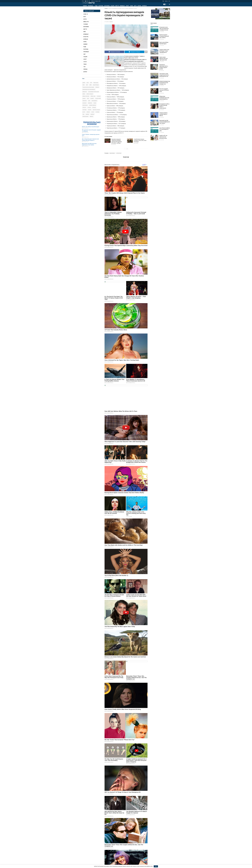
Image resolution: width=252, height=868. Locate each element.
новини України (92, 105)
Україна (166, 1)
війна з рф (93, 96)
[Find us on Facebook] (82, 1)
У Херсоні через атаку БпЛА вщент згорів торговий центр (164, 51)
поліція (89, 109)
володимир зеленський (93, 91)
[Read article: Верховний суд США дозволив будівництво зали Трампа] (154, 122)
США (90, 84)
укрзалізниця (85, 116)
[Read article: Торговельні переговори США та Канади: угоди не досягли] (154, 67)
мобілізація (85, 105)
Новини (85, 5)
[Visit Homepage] (90, 2)
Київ (163, 1)
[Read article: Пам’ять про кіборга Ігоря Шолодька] (154, 44)
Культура (85, 36)
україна (87, 114)
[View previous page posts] (125, 149)
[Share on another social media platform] (146, 52)
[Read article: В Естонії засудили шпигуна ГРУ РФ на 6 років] (154, 91)
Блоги (85, 19)
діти (88, 98)
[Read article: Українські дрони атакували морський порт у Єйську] (154, 37)
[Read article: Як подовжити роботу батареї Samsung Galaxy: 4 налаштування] (154, 106)
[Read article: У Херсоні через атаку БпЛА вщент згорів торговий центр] (154, 52)
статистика (118, 153)
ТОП (84, 66)
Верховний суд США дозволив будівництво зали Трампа (164, 122)
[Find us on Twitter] (83, 1)
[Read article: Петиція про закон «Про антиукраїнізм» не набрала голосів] (154, 29)
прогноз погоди (96, 109)
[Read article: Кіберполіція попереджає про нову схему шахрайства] (154, 98)
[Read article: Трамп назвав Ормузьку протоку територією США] (154, 59)
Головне (85, 24)
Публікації (90, 5)
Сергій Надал (96, 84)
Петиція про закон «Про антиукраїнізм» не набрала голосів (164, 29)
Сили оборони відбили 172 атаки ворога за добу (164, 129)
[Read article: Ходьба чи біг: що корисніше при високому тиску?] (154, 137)
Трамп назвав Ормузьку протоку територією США (163, 58)
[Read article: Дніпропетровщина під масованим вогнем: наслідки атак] (154, 83)
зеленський (98, 98)
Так (156, 866)
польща (94, 107)
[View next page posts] (127, 149)
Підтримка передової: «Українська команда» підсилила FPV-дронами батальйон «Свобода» (116, 141)
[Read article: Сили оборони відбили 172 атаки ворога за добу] (154, 130)
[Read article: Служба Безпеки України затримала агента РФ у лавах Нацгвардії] (130, 141)
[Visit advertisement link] (160, 13)
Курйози (144, 5)
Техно (131, 5)
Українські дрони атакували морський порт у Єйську (164, 36)
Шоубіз (139, 5)
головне (98, 96)
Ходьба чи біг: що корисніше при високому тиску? (163, 137)
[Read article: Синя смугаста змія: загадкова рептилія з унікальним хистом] (154, 76)
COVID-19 (85, 14)
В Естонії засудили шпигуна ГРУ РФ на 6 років (164, 90)
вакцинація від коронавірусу (89, 89)
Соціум (112, 5)
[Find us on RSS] (89, 1)
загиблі (92, 98)
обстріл (84, 107)
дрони (84, 98)
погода (89, 107)
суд (83, 114)
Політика (100, 5)
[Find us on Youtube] (85, 1)
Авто (135, 5)
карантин (85, 100)
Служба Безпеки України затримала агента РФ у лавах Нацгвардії (140, 140)
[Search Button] (169, 4)
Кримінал (122, 5)
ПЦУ (83, 84)
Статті (85, 61)
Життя (117, 5)
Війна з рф (86, 21)
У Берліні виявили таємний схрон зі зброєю (163, 114)
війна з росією (86, 96)
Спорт (127, 5)
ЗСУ (91, 82)
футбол (91, 116)
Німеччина (96, 82)
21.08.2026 (114, 144)
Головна (106, 8)
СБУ (87, 84)
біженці (97, 87)
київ (89, 100)
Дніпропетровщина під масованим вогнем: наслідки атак (164, 83)
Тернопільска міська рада (88, 87)
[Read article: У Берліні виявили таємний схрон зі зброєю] (154, 115)
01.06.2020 (107, 21)
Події (96, 5)
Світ (169, 1)
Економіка (107, 5)
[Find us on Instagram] (87, 1)
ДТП (88, 82)
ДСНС (84, 82)
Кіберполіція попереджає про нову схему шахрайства (164, 98)
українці (92, 114)
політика (84, 109)
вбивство (85, 91)
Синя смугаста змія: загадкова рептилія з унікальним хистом (164, 75)
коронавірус (112, 153)
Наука (84, 41)
